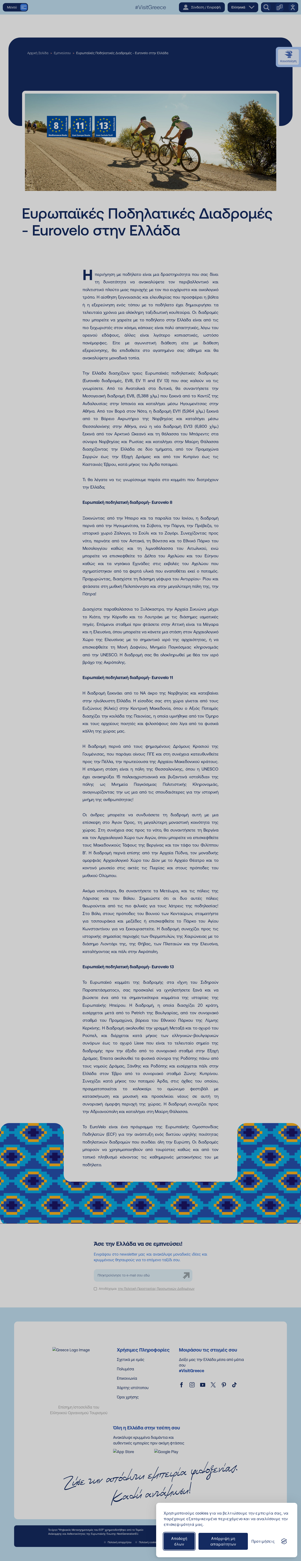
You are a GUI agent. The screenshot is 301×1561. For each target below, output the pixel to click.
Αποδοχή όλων (179, 1541)
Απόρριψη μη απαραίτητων (223, 1541)
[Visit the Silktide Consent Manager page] (284, 1541)
